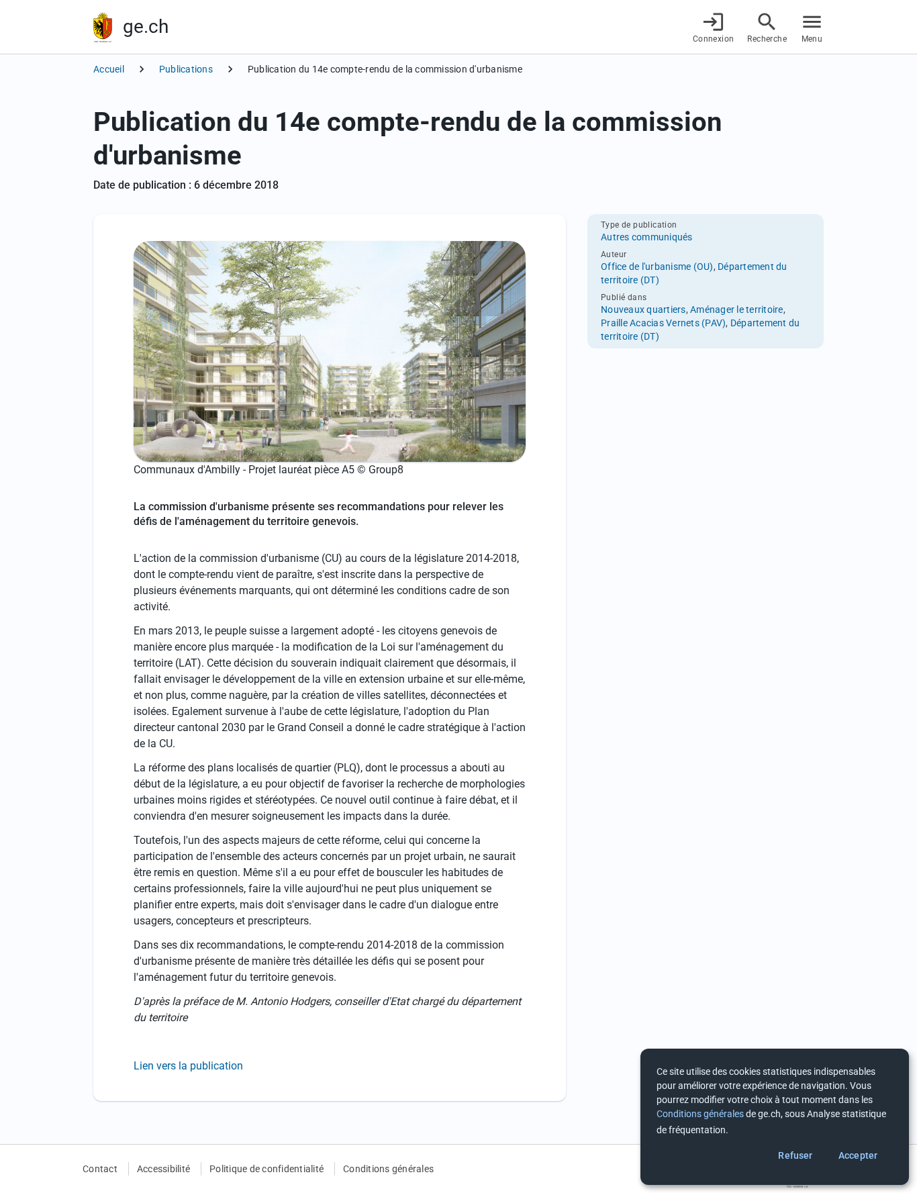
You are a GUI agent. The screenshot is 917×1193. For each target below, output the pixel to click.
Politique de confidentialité (266, 1168)
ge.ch (145, 26)
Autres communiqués (647, 237)
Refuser (795, 1155)
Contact (100, 1168)
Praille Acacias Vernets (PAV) (663, 323)
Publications (186, 69)
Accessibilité (163, 1168)
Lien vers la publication (188, 1065)
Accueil (108, 69)
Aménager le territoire (736, 309)
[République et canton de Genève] (102, 27)
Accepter (857, 1155)
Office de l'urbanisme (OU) (657, 266)
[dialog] (774, 1117)
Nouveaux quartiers (643, 309)
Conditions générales (388, 1168)
